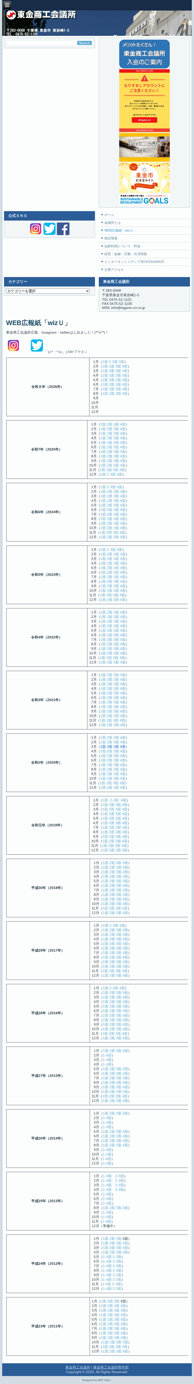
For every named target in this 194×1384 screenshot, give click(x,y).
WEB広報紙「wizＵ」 (120, 230)
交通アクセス (114, 269)
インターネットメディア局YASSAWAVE (134, 262)
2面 (111, 366)
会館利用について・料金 (122, 246)
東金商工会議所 (77, 1367)
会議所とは (112, 223)
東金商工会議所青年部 (111, 1367)
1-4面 (107, 1055)
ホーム (109, 215)
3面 (118, 366)
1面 (105, 362)
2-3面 (113, 362)
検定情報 (110, 238)
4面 (121, 362)
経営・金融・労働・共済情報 (125, 254)
